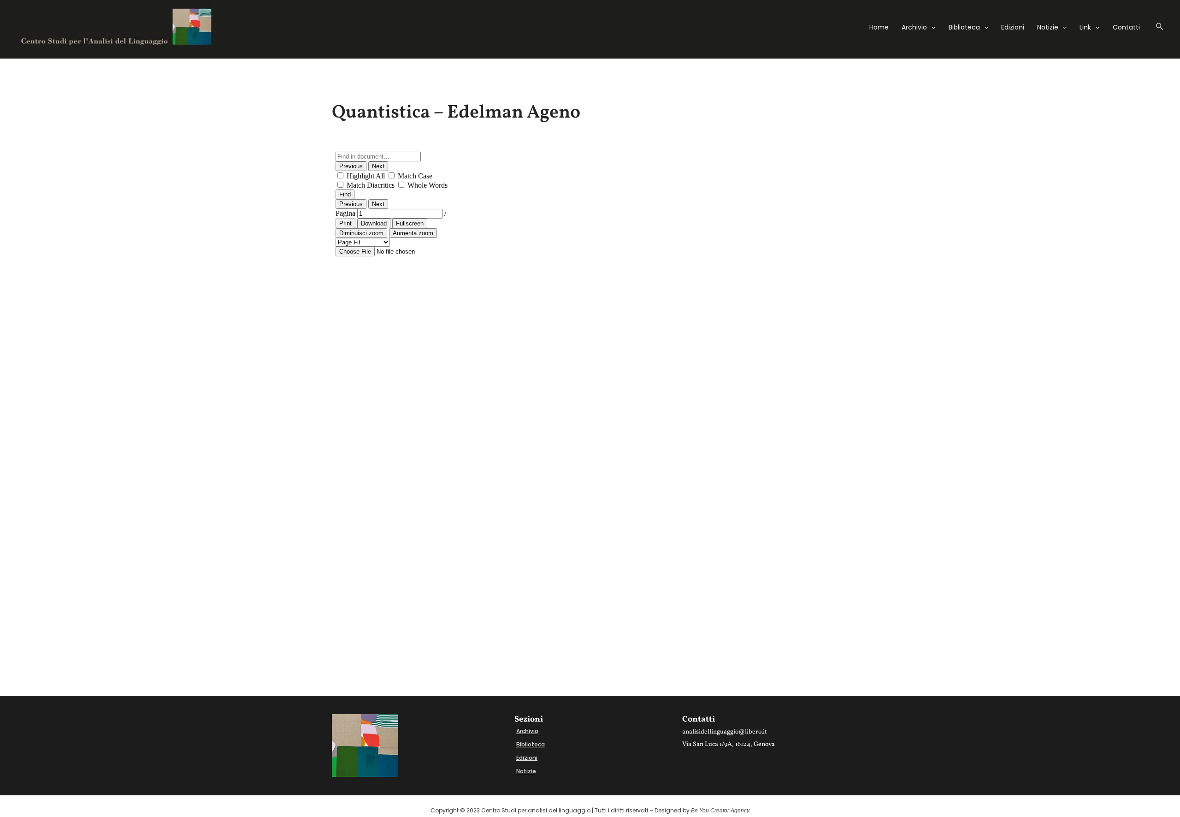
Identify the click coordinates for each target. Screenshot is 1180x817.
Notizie (1047, 27)
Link (1085, 27)
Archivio (914, 27)
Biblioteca (964, 27)
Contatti (1126, 27)
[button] (931, 27)
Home (879, 27)
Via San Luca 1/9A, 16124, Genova (728, 744)
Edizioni (1012, 27)
